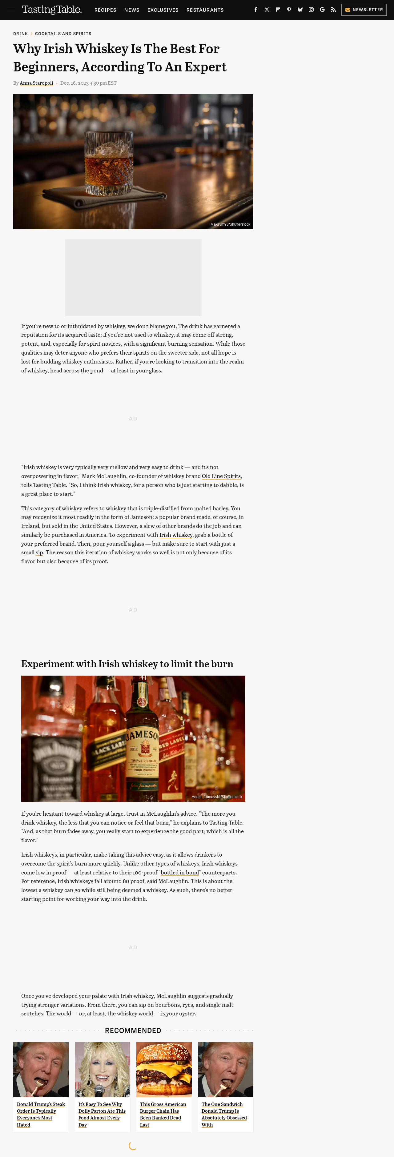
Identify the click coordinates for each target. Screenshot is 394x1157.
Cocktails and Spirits (63, 33)
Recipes (105, 9)
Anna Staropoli (36, 82)
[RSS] (333, 11)
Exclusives (163, 9)
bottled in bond (180, 872)
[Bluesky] (300, 11)
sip (39, 552)
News (131, 9)
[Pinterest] (289, 11)
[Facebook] (256, 11)
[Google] (322, 11)
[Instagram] (311, 11)
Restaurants (205, 9)
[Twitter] (267, 11)
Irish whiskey (175, 534)
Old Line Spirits (221, 476)
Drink (20, 33)
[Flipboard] (278, 11)
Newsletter (368, 9)
